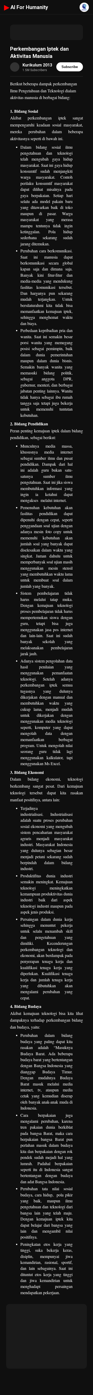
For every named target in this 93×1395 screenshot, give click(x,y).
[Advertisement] (46, 32)
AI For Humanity (26, 7)
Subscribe (69, 67)
